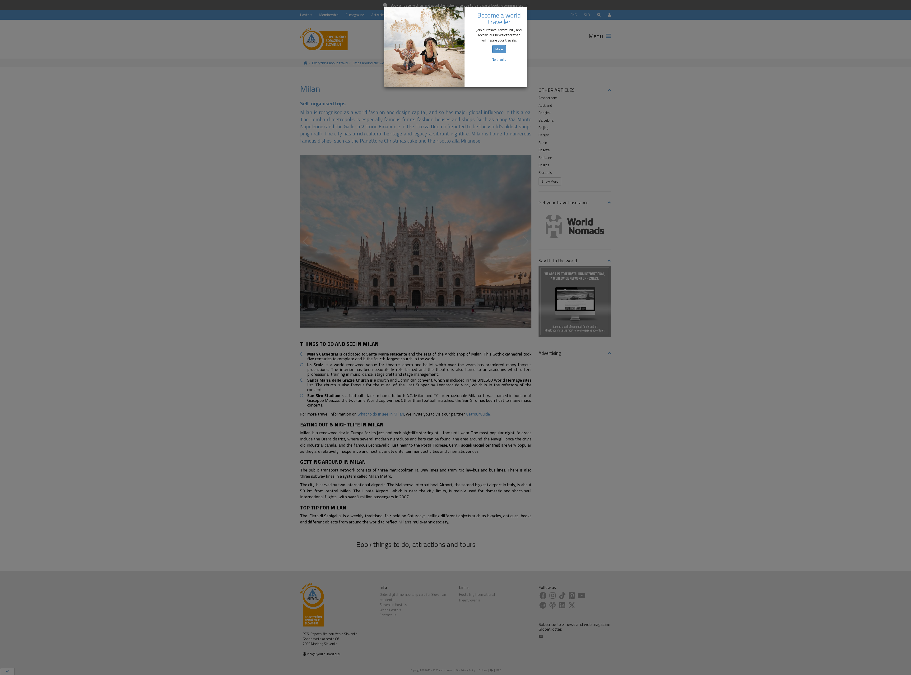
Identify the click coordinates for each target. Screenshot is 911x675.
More (499, 48)
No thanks (499, 59)
